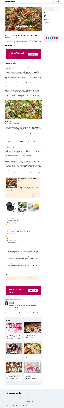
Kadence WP (25, 405)
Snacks (37, 337)
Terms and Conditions (29, 401)
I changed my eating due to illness (12, 65)
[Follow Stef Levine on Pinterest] (17, 307)
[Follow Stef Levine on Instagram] (13, 307)
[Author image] (5, 37)
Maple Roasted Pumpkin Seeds (31, 335)
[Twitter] (54, 2)
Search (56, 8)
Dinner (6, 33)
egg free (11, 298)
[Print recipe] (11, 190)
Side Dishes (46, 23)
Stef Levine (8, 37)
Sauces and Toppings (47, 22)
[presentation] (14, 327)
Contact (27, 396)
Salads (45, 20)
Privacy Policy (28, 395)
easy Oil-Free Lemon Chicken (31, 355)
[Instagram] (56, 2)
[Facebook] (53, 2)
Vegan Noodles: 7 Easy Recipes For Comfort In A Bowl (34, 312)
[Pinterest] (58, 2)
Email (45, 29)
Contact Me (49, 1)
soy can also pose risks (18, 127)
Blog (40, 1)
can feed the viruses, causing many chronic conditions (21, 133)
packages (22, 231)
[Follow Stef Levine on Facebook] (10, 307)
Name (45, 28)
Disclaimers (28, 398)
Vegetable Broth (11, 152)
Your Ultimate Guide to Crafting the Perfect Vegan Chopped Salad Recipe (13, 312)
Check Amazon (11, 214)
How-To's (37, 378)
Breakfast (19, 357)
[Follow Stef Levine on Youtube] (15, 307)
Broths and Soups (47, 13)
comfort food (7, 298)
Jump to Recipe (9, 45)
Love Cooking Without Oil (25, 155)
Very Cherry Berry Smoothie (12, 355)
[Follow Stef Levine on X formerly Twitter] (12, 307)
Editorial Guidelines (29, 399)
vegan (20, 298)
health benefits (14, 144)
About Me (44, 1)
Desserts (19, 338)
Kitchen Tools (46, 19)
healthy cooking (15, 298)
